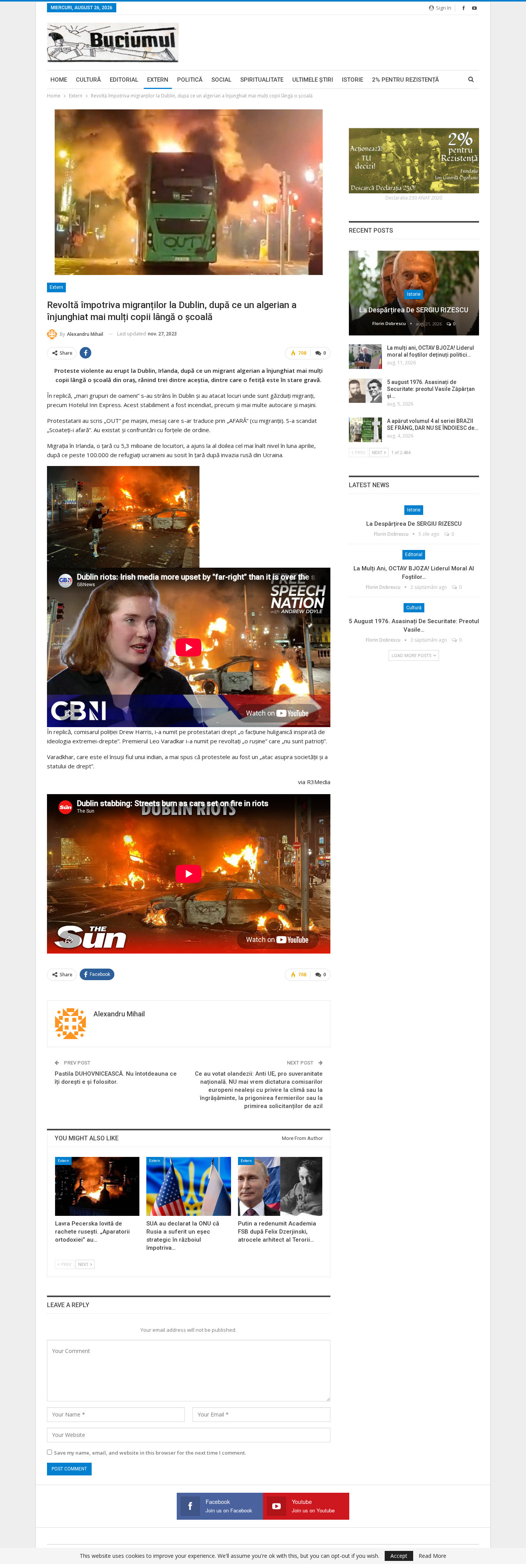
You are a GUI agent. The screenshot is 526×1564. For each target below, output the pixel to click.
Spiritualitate (261, 79)
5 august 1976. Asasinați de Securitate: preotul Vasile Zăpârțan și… (431, 389)
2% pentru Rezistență (405, 79)
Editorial (124, 79)
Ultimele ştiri (312, 79)
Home (58, 79)
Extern (157, 79)
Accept (398, 1555)
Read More (432, 1556)
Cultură (88, 79)
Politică (190, 79)
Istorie (352, 79)
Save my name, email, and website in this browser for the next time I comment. (150, 1452)
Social (221, 79)
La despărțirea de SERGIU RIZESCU (413, 310)
